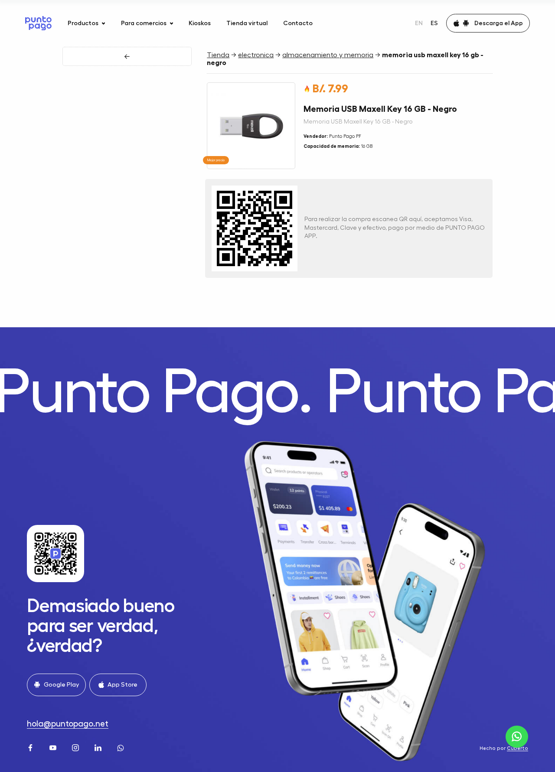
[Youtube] (53, 747)
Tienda (218, 55)
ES (434, 23)
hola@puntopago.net (67, 724)
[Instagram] (76, 747)
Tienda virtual (247, 23)
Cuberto (517, 748)
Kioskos (200, 23)
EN (419, 23)
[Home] (38, 23)
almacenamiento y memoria (327, 55)
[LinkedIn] (99, 747)
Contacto (298, 23)
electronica (256, 55)
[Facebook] (31, 747)
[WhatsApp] (121, 747)
